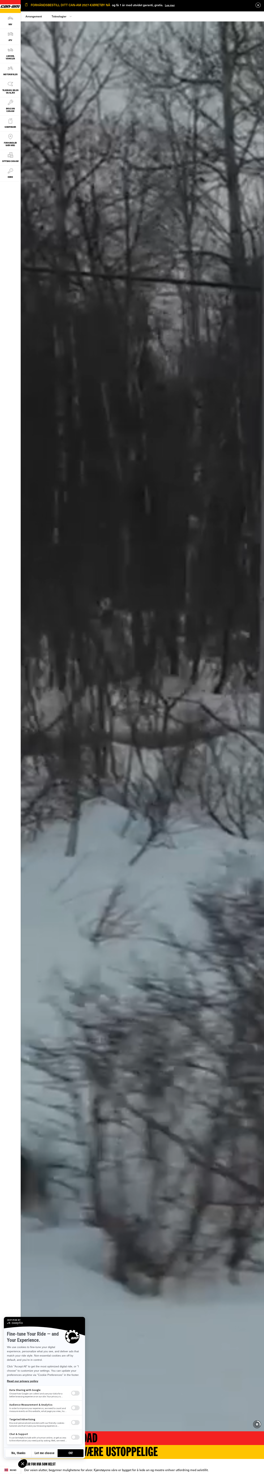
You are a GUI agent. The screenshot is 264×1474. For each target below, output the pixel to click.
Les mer (170, 5)
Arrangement (34, 16)
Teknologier (59, 16)
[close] (258, 5)
